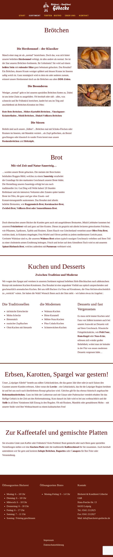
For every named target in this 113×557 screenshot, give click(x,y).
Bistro (57, 16)
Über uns (70, 16)
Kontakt (84, 16)
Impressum (49, 540)
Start (22, 16)
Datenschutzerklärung (54, 545)
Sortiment (34, 16)
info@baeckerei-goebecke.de (96, 518)
